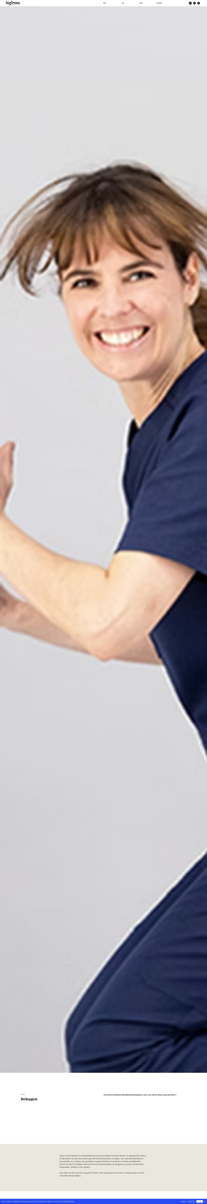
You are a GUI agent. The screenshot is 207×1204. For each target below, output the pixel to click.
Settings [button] (183, 1201)
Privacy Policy (70, 1201)
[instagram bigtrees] (194, 3)
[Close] (205, 1201)
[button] (104, 3)
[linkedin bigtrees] (190, 3)
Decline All (191, 1201)
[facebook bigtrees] (198, 3)
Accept (200, 1201)
